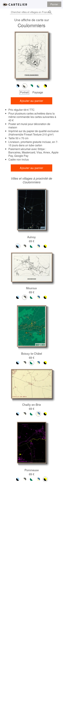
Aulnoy (31, 237)
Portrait (24, 92)
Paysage (37, 92)
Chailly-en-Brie (31, 404)
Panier (54, 4)
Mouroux (31, 288)
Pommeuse (32, 470)
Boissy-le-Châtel (31, 353)
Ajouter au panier (31, 101)
